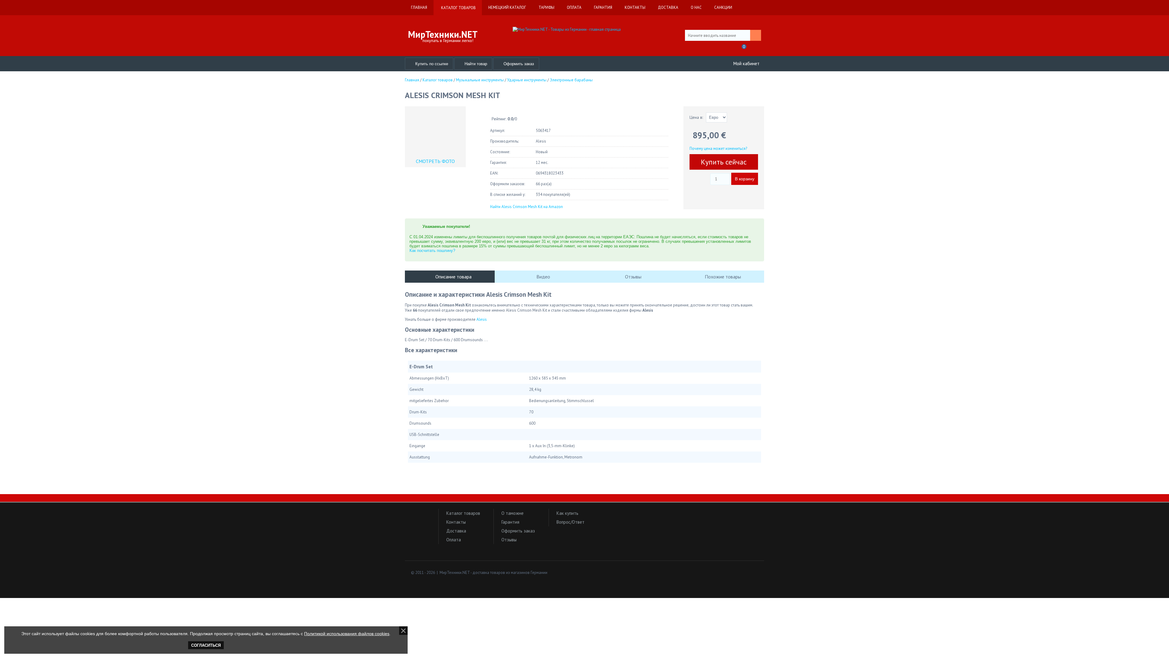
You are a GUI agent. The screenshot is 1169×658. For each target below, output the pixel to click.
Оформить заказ (518, 531)
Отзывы (509, 540)
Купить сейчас (724, 162)
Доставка (456, 531)
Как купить (567, 513)
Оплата (453, 540)
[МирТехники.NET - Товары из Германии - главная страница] (584, 29)
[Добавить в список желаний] (696, 177)
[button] (420, 525)
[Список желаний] (728, 49)
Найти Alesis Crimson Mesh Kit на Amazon (526, 206)
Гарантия (510, 522)
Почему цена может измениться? (718, 148)
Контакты (456, 522)
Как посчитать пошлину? (432, 250)
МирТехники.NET (443, 34)
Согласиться (206, 645)
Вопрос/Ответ (570, 522)
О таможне (512, 513)
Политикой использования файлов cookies (346, 633)
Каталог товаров (463, 513)
